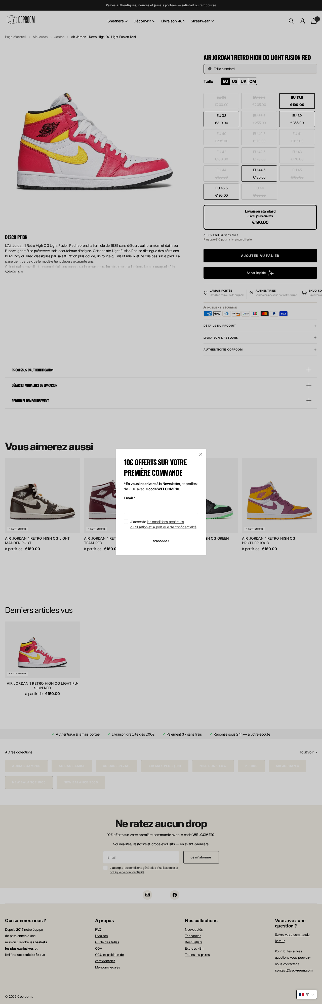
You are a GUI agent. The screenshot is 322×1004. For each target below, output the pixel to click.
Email (129, 498)
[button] (307, 994)
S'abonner (161, 541)
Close (200, 454)
